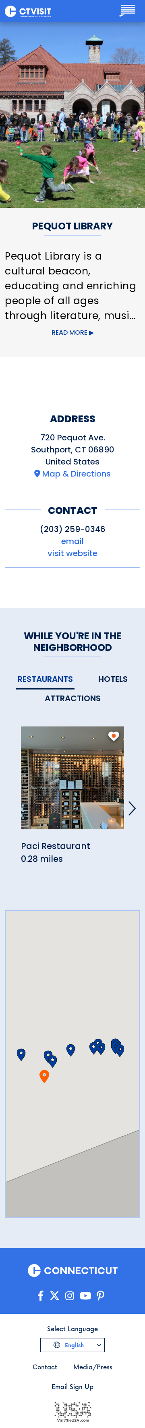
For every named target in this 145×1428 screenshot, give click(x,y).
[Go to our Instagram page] (69, 1296)
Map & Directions (76, 473)
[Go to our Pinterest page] (100, 1296)
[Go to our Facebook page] (40, 1296)
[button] (52, 1061)
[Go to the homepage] (28, 10)
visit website (72, 553)
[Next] (132, 808)
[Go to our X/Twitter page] (55, 1296)
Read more (69, 332)
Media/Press (92, 1367)
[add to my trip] (113, 736)
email (72, 541)
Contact (45, 1367)
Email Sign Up (72, 1386)
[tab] (45, 679)
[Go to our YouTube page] (85, 1296)
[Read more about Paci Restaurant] (72, 782)
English (73, 1345)
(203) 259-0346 (73, 529)
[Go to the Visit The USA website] (72, 1411)
